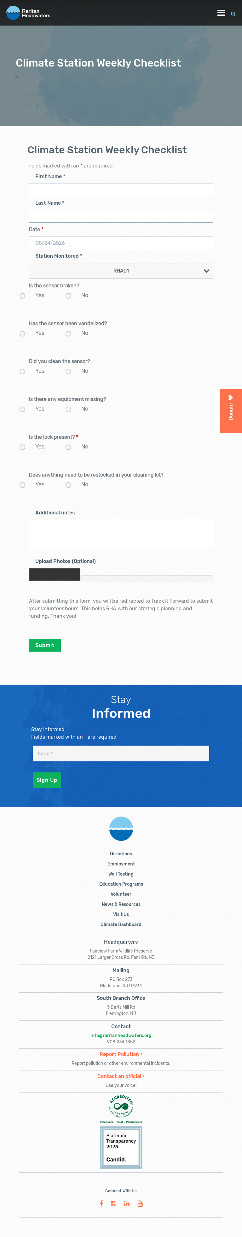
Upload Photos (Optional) (65, 561)
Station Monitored (58, 256)
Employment (121, 864)
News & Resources (121, 904)
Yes (39, 295)
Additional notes (55, 513)
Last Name (49, 203)
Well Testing (121, 874)
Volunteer (121, 894)
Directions (121, 854)
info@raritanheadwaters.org (121, 1035)
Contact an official (119, 1076)
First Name (50, 176)
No (84, 295)
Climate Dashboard (121, 924)
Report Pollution (119, 1054)
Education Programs (121, 884)
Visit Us (121, 914)
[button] (233, 13)
